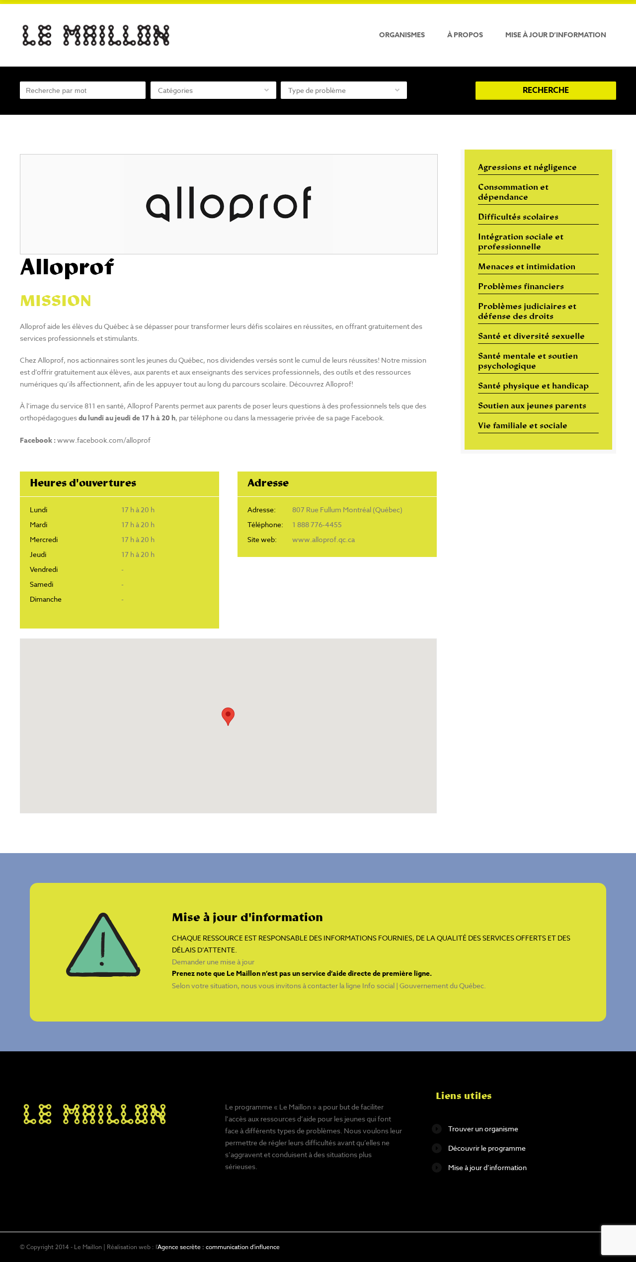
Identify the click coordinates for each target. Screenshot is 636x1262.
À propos (465, 35)
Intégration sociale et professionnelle (520, 242)
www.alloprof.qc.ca (323, 539)
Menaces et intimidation (526, 267)
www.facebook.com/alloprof (104, 440)
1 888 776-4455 (317, 524)
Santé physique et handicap (533, 387)
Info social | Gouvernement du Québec (423, 985)
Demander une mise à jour (213, 961)
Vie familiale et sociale (522, 426)
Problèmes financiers (521, 287)
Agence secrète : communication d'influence (219, 1247)
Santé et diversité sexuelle (531, 337)
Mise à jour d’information (555, 35)
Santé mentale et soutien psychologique (528, 362)
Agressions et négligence (527, 168)
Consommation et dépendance (513, 193)
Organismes (402, 35)
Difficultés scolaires (518, 218)
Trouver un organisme (483, 1128)
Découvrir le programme (487, 1148)
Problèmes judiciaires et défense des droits (527, 312)
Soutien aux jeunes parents (532, 406)
